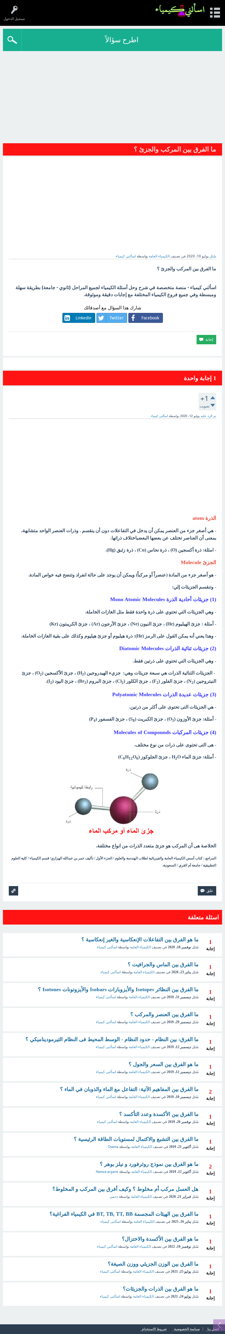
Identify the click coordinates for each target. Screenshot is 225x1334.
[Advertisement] (112, 95)
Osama (113, 1147)
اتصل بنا (213, 1329)
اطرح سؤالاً (122, 40)
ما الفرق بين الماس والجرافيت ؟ (163, 964)
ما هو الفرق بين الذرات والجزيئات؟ (161, 1289)
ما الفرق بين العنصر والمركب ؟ (164, 1014)
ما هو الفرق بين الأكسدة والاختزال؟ (160, 1239)
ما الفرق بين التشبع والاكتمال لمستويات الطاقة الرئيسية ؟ (136, 1139)
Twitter (116, 318)
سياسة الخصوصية (187, 1329)
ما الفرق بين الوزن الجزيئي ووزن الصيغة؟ (153, 1264)
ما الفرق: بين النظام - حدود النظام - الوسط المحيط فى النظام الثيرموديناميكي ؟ (112, 1039)
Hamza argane (107, 1172)
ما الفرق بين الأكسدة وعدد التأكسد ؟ (159, 1114)
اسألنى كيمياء (107, 947)
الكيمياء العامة (159, 256)
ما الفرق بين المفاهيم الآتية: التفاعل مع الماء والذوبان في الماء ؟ (129, 1089)
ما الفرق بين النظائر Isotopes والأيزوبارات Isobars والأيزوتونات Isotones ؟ (118, 989)
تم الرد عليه (208, 416)
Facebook (150, 318)
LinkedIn (83, 318)
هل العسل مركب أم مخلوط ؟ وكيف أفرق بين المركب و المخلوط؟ (125, 1189)
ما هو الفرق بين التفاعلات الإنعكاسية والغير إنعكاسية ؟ (140, 939)
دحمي (114, 1197)
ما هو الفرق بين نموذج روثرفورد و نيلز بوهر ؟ (149, 1164)
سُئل (212, 256)
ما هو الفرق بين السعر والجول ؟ (164, 1064)
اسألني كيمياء (110, 972)
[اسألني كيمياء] (180, 10)
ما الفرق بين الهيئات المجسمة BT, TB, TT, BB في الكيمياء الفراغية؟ (124, 1214)
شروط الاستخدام (154, 1329)
